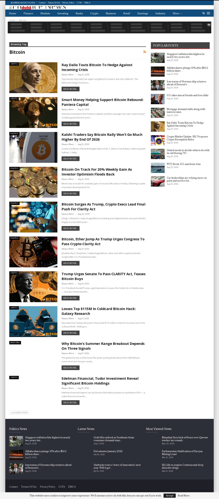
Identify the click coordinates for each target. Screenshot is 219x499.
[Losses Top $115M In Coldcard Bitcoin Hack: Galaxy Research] (33, 321)
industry (160, 13)
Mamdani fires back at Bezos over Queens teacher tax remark (185, 439)
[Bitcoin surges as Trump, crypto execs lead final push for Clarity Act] (33, 217)
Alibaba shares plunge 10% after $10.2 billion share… (187, 69)
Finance (27, 12)
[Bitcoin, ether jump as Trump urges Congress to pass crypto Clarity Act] (33, 251)
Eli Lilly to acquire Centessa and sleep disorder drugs (182, 466)
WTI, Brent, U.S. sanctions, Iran (184, 164)
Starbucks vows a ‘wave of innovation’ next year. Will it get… (117, 466)
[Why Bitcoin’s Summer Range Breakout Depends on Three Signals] (33, 356)
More (176, 13)
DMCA (87, 2)
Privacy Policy (68, 2)
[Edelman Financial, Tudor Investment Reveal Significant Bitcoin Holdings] (33, 391)
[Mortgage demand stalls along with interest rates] (158, 113)
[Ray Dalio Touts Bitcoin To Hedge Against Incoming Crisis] (33, 77)
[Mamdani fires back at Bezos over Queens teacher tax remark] (153, 441)
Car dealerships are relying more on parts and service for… (187, 179)
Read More (184, 496)
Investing (62, 13)
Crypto (94, 13)
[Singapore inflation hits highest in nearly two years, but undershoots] (158, 58)
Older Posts (20, 412)
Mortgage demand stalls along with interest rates (186, 111)
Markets (45, 13)
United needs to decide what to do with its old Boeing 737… (188, 152)
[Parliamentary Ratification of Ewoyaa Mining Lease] (153, 455)
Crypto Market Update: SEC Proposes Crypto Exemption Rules (187, 138)
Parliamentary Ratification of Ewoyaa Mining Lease (182, 453)
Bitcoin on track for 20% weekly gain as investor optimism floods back (97, 171)
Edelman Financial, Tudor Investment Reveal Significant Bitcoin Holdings (100, 380)
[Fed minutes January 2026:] (85, 455)
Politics (14, 133)
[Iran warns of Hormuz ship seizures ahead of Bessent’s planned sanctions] (158, 85)
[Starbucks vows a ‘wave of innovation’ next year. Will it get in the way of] (85, 469)
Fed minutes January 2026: (108, 451)
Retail (126, 13)
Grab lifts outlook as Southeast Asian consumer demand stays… (114, 439)
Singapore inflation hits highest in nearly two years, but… (185, 55)
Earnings (142, 13)
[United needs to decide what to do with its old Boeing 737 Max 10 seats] (158, 154)
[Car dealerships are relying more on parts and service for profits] (158, 181)
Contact (42, 2)
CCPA (79, 2)
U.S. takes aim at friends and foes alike (187, 95)
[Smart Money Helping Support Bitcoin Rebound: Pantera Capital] (33, 112)
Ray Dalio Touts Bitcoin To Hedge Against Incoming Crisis (185, 124)
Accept (169, 495)
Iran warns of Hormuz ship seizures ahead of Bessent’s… (186, 83)
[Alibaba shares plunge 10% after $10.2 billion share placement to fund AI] (158, 71)
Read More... (70, 89)
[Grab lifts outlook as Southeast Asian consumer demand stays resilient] (85, 441)
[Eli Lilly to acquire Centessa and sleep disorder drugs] (153, 469)
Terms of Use (54, 2)
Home (12, 13)
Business (111, 13)
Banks (79, 13)
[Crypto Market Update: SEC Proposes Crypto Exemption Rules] (158, 140)
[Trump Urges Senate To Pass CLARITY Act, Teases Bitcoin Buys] (33, 286)
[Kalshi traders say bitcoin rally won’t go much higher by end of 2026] (33, 147)
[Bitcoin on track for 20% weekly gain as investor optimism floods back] (33, 182)
